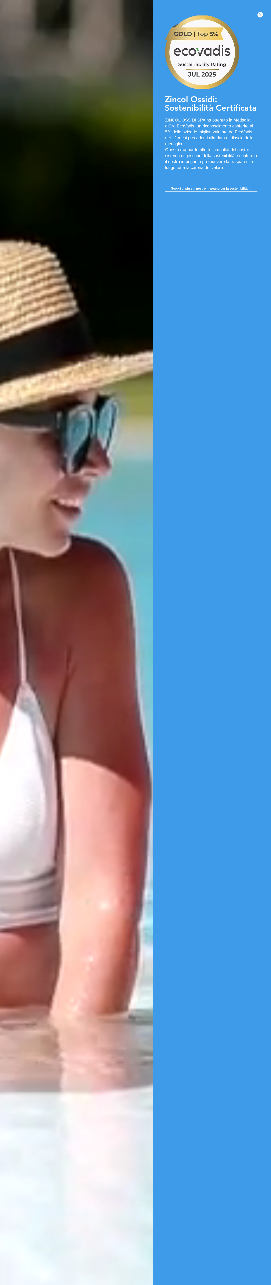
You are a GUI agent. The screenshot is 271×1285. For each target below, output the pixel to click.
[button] (260, 14)
